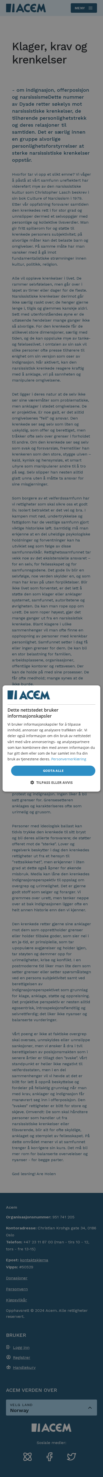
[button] (51, 782)
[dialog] (51, 738)
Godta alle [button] (53, 770)
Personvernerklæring (68, 759)
